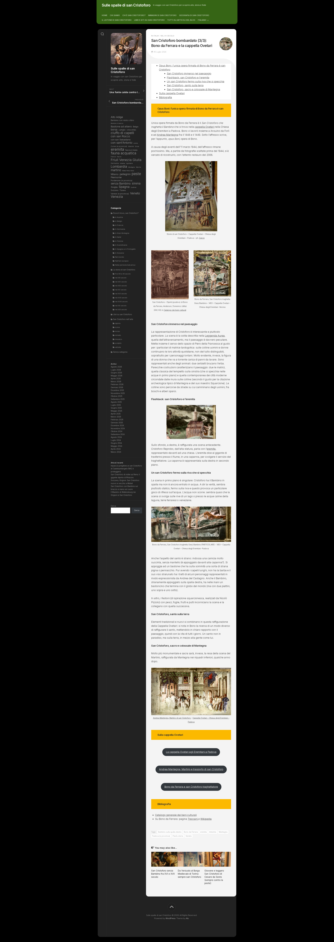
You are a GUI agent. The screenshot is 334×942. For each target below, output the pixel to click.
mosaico (118, 339)
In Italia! (155, 36)
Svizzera (114, 190)
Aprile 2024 (116, 449)
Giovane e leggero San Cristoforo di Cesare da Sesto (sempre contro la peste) (214, 876)
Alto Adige (117, 117)
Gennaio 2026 (117, 387)
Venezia (117, 196)
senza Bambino (121, 183)
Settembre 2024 (118, 434)
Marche (138, 167)
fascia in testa (131, 150)
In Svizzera (119, 253)
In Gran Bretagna (122, 233)
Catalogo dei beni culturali (175, 310)
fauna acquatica (123, 153)
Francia (113, 157)
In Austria (119, 217)
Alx (187, 918)
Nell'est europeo (122, 261)
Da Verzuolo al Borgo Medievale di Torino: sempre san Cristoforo (189, 873)
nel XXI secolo (121, 309)
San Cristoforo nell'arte (123, 319)
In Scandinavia (121, 245)
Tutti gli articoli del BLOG (181, 20)
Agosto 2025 (116, 402)
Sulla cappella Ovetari (172, 93)
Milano (114, 174)
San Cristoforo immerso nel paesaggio (189, 73)
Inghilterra (129, 163)
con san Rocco (120, 136)
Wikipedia (206, 819)
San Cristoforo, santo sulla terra (185, 85)
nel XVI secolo (121, 294)
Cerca (113, 506)
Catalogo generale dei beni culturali (176, 815)
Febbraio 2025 (117, 419)
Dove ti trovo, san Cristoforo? (126, 213)
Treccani (193, 819)
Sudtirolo (133, 187)
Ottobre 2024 (116, 431)
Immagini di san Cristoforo (162, 15)
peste (136, 173)
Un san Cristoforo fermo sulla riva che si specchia (195, 81)
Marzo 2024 (116, 452)
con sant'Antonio (121, 142)
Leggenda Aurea (215, 335)
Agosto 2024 (116, 437)
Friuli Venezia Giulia (126, 159)
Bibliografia (165, 97)
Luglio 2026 (116, 370)
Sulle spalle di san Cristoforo (126, 5)
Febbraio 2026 (117, 384)
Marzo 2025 (116, 417)
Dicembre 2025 (117, 390)
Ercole (137, 146)
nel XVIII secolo (121, 301)
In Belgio (118, 221)
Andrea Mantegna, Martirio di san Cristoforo (172, 718)
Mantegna (223, 832)
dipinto (118, 323)
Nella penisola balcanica (125, 265)
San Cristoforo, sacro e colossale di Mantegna (193, 89)
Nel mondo (119, 257)
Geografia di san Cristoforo (194, 15)
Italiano (202, 20)
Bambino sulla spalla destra (169, 832)
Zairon (202, 238)
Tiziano (123, 190)
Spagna (124, 186)
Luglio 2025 (116, 405)
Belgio (135, 126)
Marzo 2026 (116, 381)
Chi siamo (115, 15)
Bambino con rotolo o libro (122, 120)
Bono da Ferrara (191, 832)
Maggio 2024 (116, 446)
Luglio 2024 (116, 440)
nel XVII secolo (121, 298)
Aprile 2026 (116, 378)
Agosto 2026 (116, 367)
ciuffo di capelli (122, 132)
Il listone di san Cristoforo (117, 20)
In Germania (120, 229)
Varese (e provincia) (120, 193)
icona (117, 327)
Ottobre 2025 (116, 396)
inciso (117, 331)
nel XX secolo (120, 306)
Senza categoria (120, 352)
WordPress (170, 918)
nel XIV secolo (121, 282)
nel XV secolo (167, 36)
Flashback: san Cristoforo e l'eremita (188, 77)
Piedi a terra (178, 836)
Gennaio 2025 (117, 422)
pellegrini (125, 174)
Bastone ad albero (121, 126)
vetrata (118, 347)
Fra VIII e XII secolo (123, 274)
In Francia (119, 225)
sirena (136, 183)
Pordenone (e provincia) (121, 180)
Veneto (189, 836)
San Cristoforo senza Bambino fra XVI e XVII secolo (163, 873)
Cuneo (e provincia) (119, 146)
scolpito (118, 343)
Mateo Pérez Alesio (128, 171)
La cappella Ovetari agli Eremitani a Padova (191, 751)
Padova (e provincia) (161, 836)
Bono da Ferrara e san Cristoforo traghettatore (191, 786)
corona (135, 143)
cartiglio (122, 130)
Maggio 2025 (116, 411)
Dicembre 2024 (117, 425)
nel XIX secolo (121, 286)
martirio (116, 170)
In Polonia (119, 241)
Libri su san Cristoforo (122, 314)
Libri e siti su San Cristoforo (149, 20)
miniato (118, 335)
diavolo (131, 146)
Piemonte (116, 177)
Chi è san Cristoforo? (133, 15)
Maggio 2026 (116, 376)
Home (104, 15)
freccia (119, 157)
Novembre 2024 (118, 428)
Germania (115, 163)
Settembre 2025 (118, 399)
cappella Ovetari (204, 126)
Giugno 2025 (116, 408)
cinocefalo (131, 130)
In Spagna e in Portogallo (125, 249)
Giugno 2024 (116, 443)
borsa (114, 129)
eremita (211, 448)
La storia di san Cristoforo (124, 270)
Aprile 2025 (116, 414)
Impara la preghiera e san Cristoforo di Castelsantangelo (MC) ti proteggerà (126, 469)
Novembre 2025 (118, 393)
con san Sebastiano (121, 139)
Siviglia (114, 187)
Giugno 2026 (116, 373)
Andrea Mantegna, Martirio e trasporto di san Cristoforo (191, 769)
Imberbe (212, 832)
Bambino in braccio (117, 123)
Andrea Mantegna (167, 134)
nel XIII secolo (120, 278)
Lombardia (119, 166)
